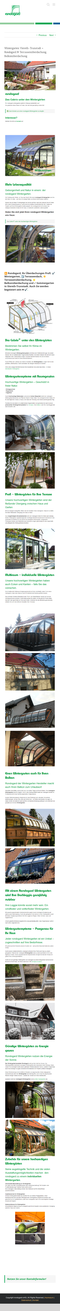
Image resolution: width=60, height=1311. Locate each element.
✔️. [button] (26, 289)
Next (51, 35)
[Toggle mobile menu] (54, 4)
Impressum (49, 1297)
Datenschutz (26, 1300)
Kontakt (36, 1300)
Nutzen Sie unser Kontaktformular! (26, 1279)
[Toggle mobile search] (48, 4)
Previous (43, 35)
